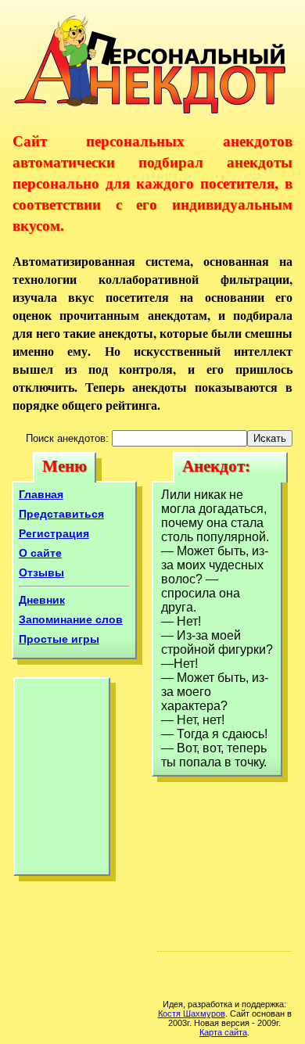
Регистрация (54, 533)
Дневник (42, 600)
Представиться (61, 514)
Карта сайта (223, 1032)
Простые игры (59, 639)
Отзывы (41, 572)
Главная (41, 494)
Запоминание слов (71, 619)
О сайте (40, 553)
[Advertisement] (62, 780)
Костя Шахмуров (191, 1013)
